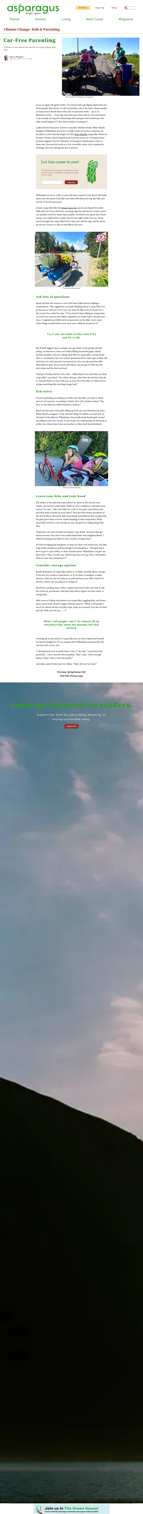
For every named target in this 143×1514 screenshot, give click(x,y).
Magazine (126, 19)
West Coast (94, 19)
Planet (14, 19)
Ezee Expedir (81, 134)
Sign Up (99, 7)
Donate (83, 7)
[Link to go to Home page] (33, 9)
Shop (114, 7)
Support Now (71, 726)
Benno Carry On (69, 208)
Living (66, 19)
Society (40, 19)
